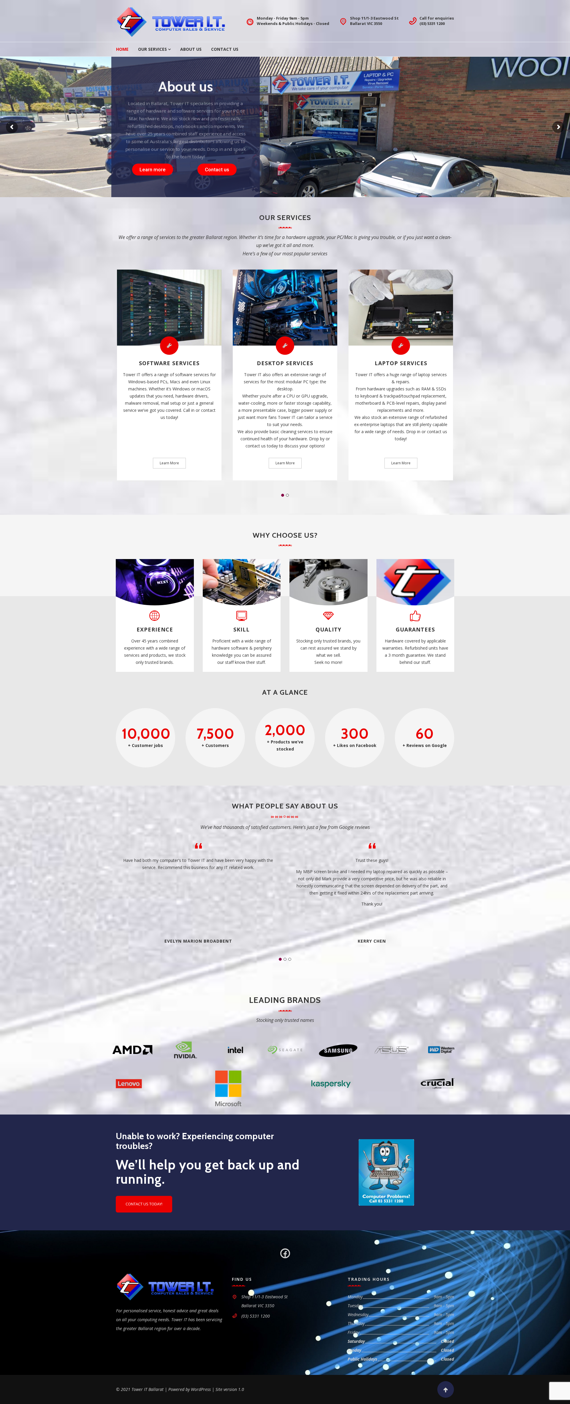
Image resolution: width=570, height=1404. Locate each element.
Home (122, 49)
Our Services (152, 49)
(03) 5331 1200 (432, 23)
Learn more (153, 169)
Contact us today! (144, 1204)
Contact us (217, 169)
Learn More (169, 463)
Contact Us (224, 49)
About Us (191, 49)
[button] (282, 495)
